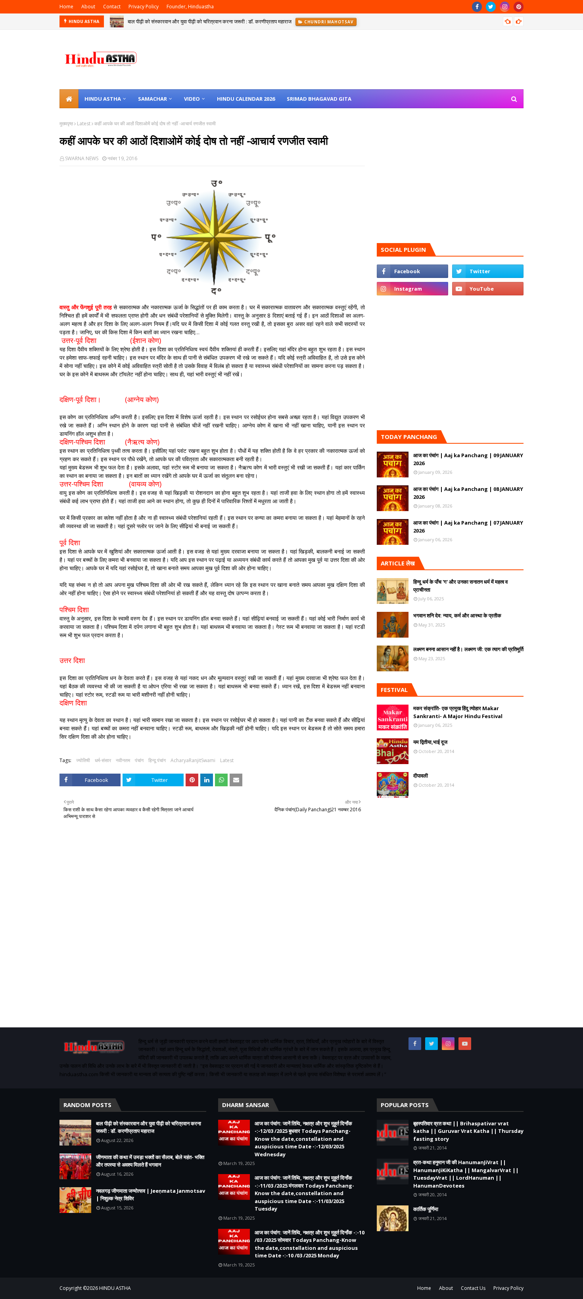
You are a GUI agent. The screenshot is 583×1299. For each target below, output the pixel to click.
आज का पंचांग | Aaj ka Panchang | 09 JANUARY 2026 (468, 459)
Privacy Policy (143, 6)
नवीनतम (123, 760)
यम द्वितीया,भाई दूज (430, 741)
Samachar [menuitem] (152, 98)
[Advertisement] (212, 935)
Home (66, 6)
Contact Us (473, 1288)
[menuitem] (69, 98)
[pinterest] (519, 7)
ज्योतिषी (83, 760)
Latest (83, 123)
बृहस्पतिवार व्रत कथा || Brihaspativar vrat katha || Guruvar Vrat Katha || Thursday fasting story (468, 1131)
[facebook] (477, 7)
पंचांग (139, 760)
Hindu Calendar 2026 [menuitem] (246, 98)
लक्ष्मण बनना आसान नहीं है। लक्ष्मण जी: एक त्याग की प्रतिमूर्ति (468, 649)
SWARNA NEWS (81, 158)
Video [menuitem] (192, 98)
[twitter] (491, 7)
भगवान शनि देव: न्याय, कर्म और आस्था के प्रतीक (457, 615)
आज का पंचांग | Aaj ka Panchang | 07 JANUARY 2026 (468, 526)
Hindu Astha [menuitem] (102, 98)
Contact (112, 6)
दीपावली (420, 775)
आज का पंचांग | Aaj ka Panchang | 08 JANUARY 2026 (468, 492)
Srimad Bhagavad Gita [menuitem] (319, 98)
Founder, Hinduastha (190, 6)
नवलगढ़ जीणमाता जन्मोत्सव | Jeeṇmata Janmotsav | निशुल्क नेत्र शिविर (150, 1194)
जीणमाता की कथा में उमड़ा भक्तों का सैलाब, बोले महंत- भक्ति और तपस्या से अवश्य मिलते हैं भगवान (150, 1161)
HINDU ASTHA (115, 1288)
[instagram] (505, 7)
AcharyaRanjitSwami (193, 760)
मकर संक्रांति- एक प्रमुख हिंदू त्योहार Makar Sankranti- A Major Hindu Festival (457, 712)
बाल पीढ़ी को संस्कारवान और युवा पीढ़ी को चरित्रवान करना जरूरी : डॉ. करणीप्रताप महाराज (210, 21)
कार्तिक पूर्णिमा (425, 1209)
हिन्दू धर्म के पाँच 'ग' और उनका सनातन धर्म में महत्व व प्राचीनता (460, 585)
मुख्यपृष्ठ (66, 123)
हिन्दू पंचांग (157, 760)
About (88, 6)
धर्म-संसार (103, 760)
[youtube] (488, 288)
